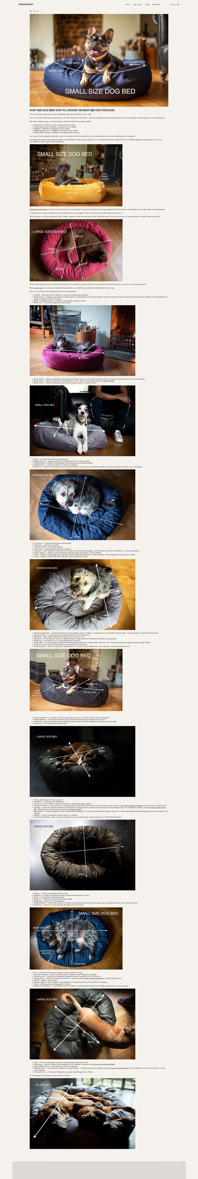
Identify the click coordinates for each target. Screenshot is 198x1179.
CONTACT (38, 1164)
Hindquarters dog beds (38, 209)
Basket (154, 4)
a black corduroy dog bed (93, 978)
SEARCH (174, 4)
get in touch (39, 288)
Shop (127, 4)
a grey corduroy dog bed (119, 1068)
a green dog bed (108, 381)
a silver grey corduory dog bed (131, 805)
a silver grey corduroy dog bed (104, 1064)
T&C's (46, 1164)
